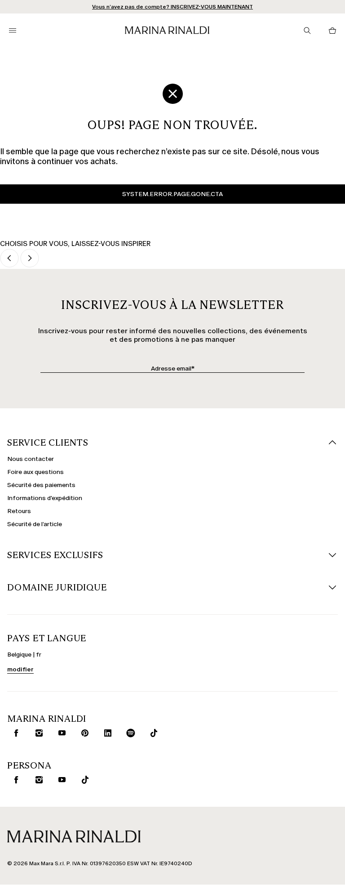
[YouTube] (60, 733)
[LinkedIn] (106, 733)
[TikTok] (152, 733)
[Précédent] (9, 259)
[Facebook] (14, 733)
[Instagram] (37, 733)
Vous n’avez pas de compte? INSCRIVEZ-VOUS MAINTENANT (172, 7)
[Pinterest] (83, 733)
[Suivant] (29, 259)
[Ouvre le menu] (12, 30)
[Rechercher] (307, 30)
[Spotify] (129, 733)
